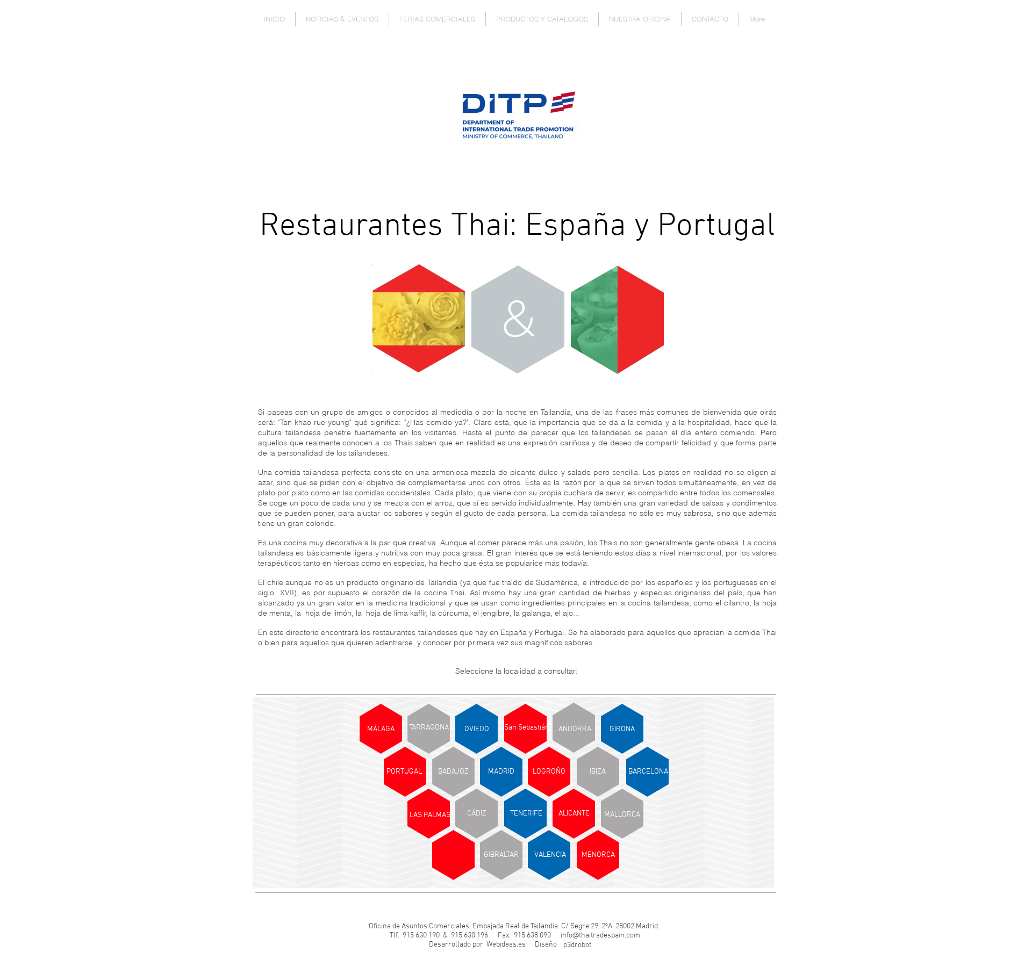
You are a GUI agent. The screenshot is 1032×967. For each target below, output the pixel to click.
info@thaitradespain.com (600, 935)
